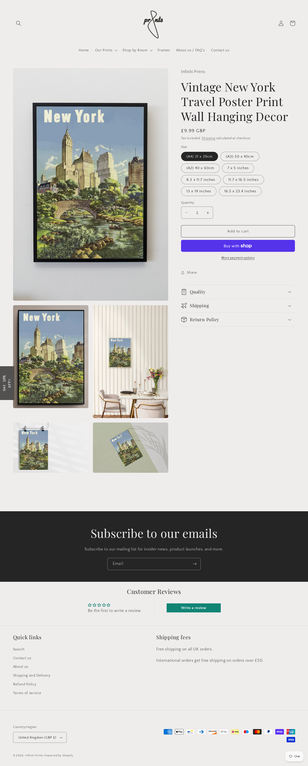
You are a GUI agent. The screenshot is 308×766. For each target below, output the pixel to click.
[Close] (212, 348)
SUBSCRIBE (185, 394)
